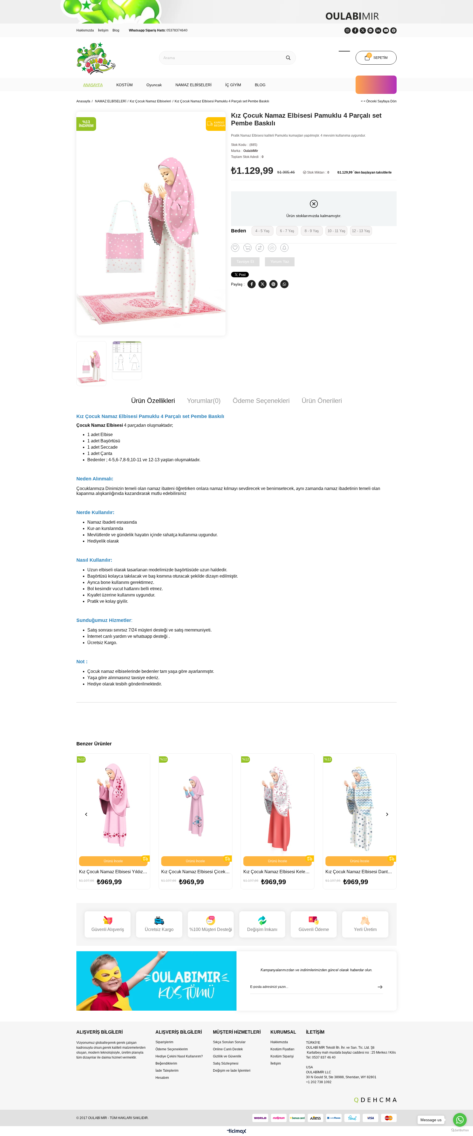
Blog (116, 30)
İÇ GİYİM (233, 85)
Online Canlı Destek (228, 1049)
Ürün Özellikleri (153, 400)
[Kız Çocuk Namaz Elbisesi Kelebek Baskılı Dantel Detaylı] (277, 805)
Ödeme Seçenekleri (261, 400)
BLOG (260, 85)
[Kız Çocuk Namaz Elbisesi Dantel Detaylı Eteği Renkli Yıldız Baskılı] (359, 805)
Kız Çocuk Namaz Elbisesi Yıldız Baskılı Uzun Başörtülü (113, 871)
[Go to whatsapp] (460, 1120)
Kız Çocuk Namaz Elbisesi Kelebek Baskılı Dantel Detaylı (277, 871)
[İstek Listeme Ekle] (247, 248)
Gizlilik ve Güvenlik (227, 1056)
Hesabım (162, 1078)
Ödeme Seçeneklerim (171, 1049)
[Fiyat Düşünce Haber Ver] (272, 248)
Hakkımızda (85, 30)
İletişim (103, 30)
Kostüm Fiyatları (282, 1049)
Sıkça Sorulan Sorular (229, 1042)
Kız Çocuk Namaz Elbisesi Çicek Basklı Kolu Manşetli (195, 871)
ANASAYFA (93, 85)
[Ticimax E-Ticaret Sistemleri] (236, 1132)
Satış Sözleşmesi (225, 1063)
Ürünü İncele (113, 861)
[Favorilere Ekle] (235, 248)
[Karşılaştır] (260, 248)
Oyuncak (154, 85)
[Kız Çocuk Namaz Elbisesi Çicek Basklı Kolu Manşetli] (195, 805)
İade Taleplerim (166, 1070)
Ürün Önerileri (322, 400)
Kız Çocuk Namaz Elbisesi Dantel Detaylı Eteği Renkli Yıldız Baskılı (359, 871)
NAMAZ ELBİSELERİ (193, 85)
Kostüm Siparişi (282, 1056)
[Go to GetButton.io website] (460, 1130)
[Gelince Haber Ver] (284, 248)
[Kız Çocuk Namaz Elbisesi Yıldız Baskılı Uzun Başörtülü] (113, 805)
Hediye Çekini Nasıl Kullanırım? (179, 1056)
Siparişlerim (164, 1042)
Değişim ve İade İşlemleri (231, 1070)
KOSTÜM (124, 85)
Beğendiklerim (166, 1063)
